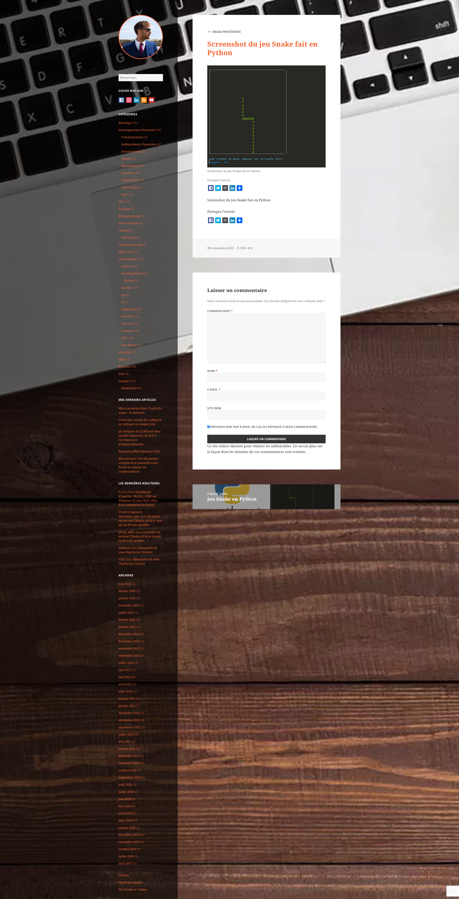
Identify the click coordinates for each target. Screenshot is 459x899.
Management (130, 166)
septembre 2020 (130, 777)
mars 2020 (126, 820)
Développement (132, 273)
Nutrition (127, 173)
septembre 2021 (130, 727)
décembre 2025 (129, 605)
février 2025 (127, 620)
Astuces (126, 266)
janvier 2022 (127, 706)
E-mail (213, 390)
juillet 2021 (126, 734)
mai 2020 (125, 806)
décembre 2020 (129, 756)
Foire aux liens (128, 223)
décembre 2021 (129, 713)
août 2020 (125, 785)
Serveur (127, 324)
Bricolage (125, 123)
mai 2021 (125, 742)
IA (122, 302)
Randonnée (129, 388)
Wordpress (128, 345)
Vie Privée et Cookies (133, 889)
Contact (124, 875)
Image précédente (226, 32)
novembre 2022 (129, 648)
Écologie (124, 209)
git (123, 295)
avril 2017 (125, 863)
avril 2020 (125, 813)
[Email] (225, 188)
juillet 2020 (126, 792)
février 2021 (127, 749)
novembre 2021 (129, 720)
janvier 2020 (127, 828)
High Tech (126, 252)
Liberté (126, 159)
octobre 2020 (127, 770)
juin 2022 (125, 670)
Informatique (128, 259)
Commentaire (220, 311)
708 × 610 (246, 248)
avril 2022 (125, 684)
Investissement (131, 151)
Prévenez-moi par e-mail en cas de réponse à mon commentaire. (264, 427)
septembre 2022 (130, 656)
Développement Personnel (137, 130)
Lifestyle (124, 352)
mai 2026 (125, 584)
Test (121, 374)
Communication (132, 137)
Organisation (130, 180)
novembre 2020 (129, 763)
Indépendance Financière (139, 144)
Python (129, 281)
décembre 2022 (129, 641)
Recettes (124, 367)
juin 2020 (125, 799)
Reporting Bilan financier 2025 (139, 451)
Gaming (124, 230)
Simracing (128, 237)
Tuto (124, 338)
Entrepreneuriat (130, 216)
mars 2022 (126, 691)
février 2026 (127, 591)
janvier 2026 (127, 598)
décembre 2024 (129, 634)
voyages (124, 381)
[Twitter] (218, 188)
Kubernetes (129, 309)
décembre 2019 (129, 835)
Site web (214, 408)
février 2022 (127, 699)
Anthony (124, 548)
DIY (121, 202)
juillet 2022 (126, 663)
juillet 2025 (126, 613)
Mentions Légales (130, 882)
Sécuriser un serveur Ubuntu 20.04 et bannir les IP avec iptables (141, 520)
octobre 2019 (127, 849)
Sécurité (127, 316)
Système (127, 331)
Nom (212, 371)
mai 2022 (125, 677)
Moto (122, 359)
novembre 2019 (129, 842)
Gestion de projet (130, 245)
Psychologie (129, 187)
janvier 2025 (127, 627)
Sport (125, 194)
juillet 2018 (126, 856)
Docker (126, 288)
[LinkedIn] (232, 188)
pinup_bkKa (127, 532)
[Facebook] (210, 188)
